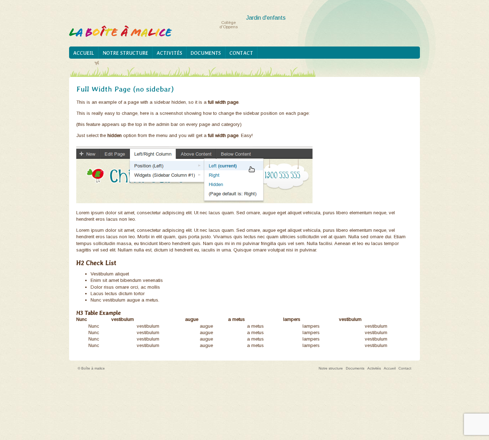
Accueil (83, 53)
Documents (205, 53)
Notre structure (125, 53)
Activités (169, 53)
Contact (241, 53)
